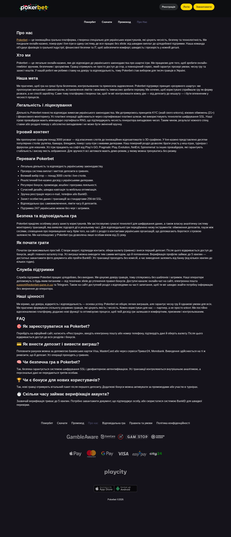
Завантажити (204, 6)
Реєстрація (168, 6)
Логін (186, 6)
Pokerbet (22, 39)
